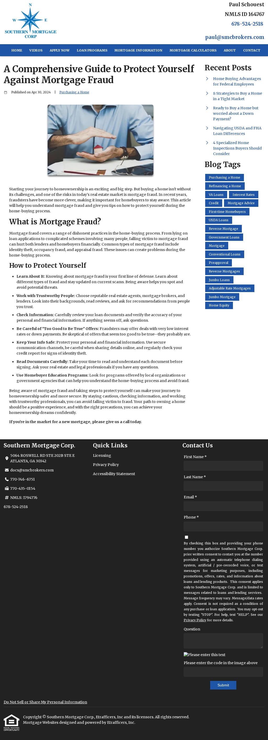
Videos (35, 50)
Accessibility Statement (114, 473)
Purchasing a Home (74, 92)
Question (192, 629)
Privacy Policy (106, 464)
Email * (190, 497)
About (230, 50)
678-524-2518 (247, 24)
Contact (251, 50)
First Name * (195, 456)
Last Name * (195, 477)
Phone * (191, 517)
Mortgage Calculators (193, 50)
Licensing (102, 455)
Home (17, 50)
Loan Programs (92, 50)
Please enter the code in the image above (221, 663)
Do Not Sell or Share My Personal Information (45, 702)
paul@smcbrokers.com (234, 37)
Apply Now (60, 50)
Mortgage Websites (41, 722)
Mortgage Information (138, 50)
